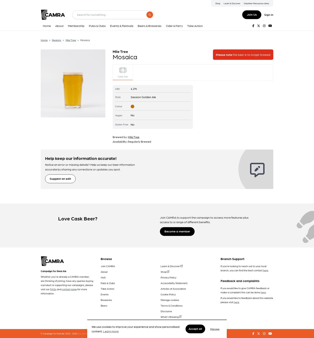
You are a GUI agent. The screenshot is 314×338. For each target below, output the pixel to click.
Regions (56, 40)
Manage (215, 328)
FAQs (53, 289)
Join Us (252, 14)
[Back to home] (53, 15)
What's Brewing (170, 316)
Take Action (107, 288)
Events (105, 294)
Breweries (106, 299)
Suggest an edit (60, 178)
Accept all (195, 329)
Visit (103, 277)
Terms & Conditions (172, 305)
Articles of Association (173, 288)
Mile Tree (71, 40)
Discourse (166, 311)
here (265, 270)
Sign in (268, 14)
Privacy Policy (168, 277)
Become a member (177, 231)
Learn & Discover (232, 3)
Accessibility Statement (174, 282)
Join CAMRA (108, 266)
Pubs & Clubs (108, 282)
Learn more (111, 331)
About (104, 271)
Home (44, 40)
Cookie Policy (168, 294)
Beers (104, 305)
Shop (217, 3)
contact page (69, 289)
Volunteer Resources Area (256, 3)
